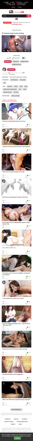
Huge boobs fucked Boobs (10, 89)
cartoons (9, 86)
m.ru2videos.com (16, 24)
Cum (20, 89)
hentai (16, 86)
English (26, 2)
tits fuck (16, 92)
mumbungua (11, 69)
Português (19, 2)
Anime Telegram (22, 4)
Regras (13, 424)
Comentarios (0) (16, 64)
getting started (7, 92)
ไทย (14, 3)
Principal (8, 419)
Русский (8, 3)
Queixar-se (16, 61)
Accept (17, 438)
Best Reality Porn (22, 3)
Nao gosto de (10, 58)
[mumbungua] (4, 70)
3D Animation (14, 79)
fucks (24, 89)
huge (26, 86)
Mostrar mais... (16, 409)
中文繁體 (6, 2)
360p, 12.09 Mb (15, 95)
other (21, 86)
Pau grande (22, 79)
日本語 (12, 2)
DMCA (20, 424)
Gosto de (8, 58)
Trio (4, 82)
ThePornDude (12, 4)
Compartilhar (24, 61)
